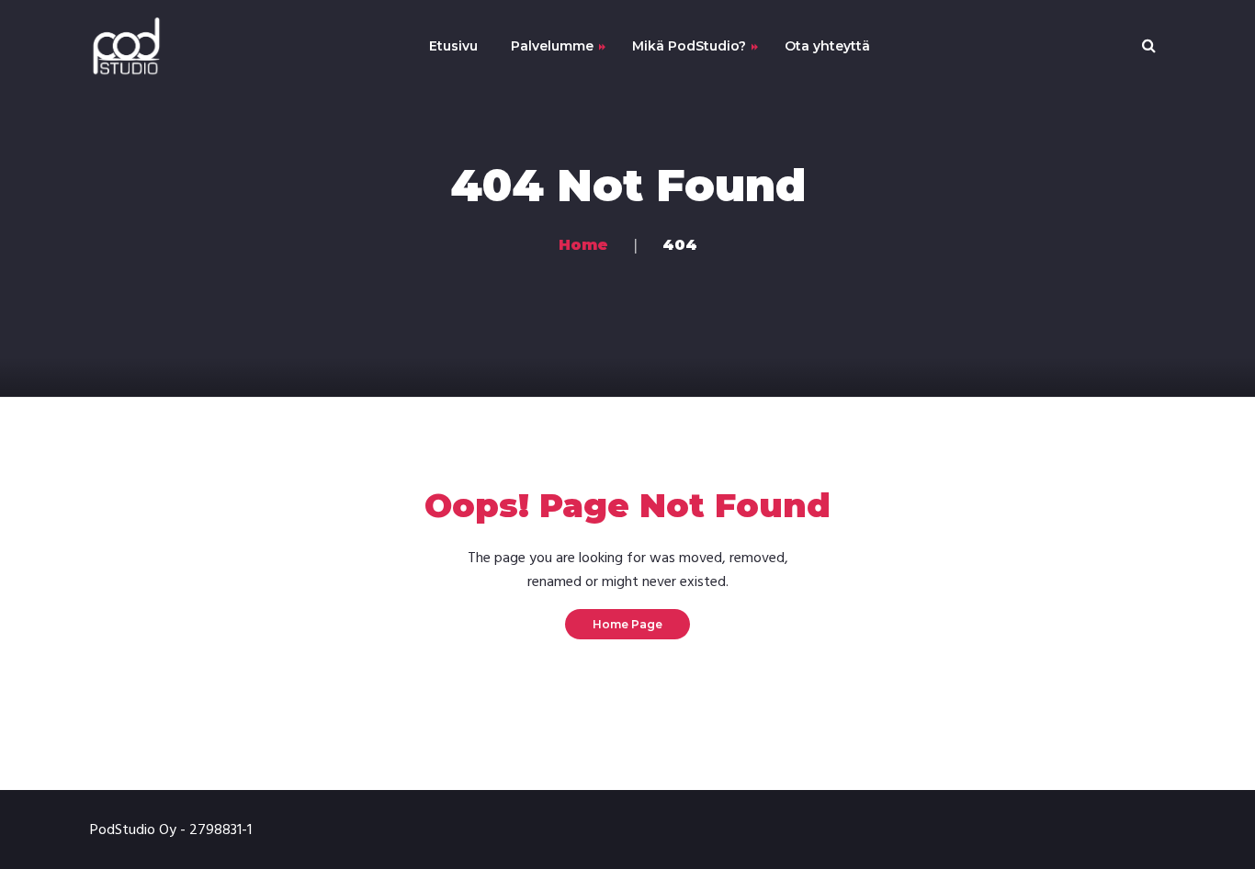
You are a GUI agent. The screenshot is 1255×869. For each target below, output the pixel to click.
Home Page (627, 624)
